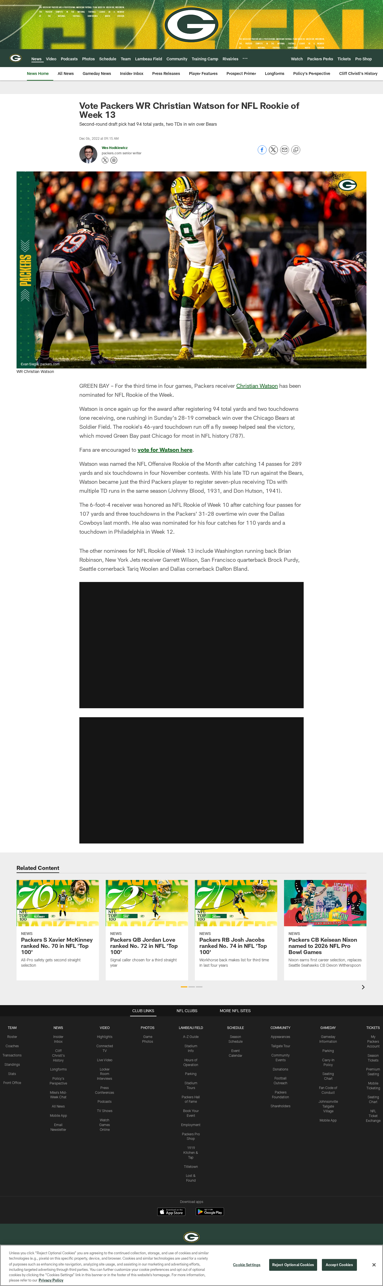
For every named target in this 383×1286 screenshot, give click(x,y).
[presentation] (364, 988)
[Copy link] (295, 150)
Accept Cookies (339, 1264)
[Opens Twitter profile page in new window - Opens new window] (105, 160)
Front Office (12, 1083)
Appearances (280, 1037)
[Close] (374, 1265)
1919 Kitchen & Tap (190, 1152)
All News (58, 1106)
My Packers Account (373, 1041)
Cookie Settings (246, 1264)
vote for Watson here (165, 449)
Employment (190, 1125)
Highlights (104, 1037)
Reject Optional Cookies (293, 1264)
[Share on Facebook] (262, 152)
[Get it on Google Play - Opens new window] (210, 1214)
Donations (280, 1069)
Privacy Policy (51, 1280)
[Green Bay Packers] (191, 1238)
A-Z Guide (191, 1037)
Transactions (12, 1055)
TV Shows (104, 1111)
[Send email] (284, 152)
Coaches (12, 1046)
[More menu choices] (245, 58)
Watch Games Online (104, 1124)
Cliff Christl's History (58, 1055)
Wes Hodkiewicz (115, 148)
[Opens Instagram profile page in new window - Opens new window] (113, 160)
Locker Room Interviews (104, 1074)
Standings (12, 1064)
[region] (191, 1265)
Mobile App (58, 1115)
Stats (12, 1074)
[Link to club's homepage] (15, 58)
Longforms (58, 1069)
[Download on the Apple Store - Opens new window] (171, 1212)
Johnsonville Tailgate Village (328, 1106)
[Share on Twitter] (273, 152)
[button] (191, 645)
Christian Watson (257, 385)
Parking (191, 1074)
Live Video (104, 1060)
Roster (12, 1037)
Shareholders (280, 1106)
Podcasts (105, 1101)
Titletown (191, 1166)
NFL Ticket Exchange (373, 1115)
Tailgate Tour (280, 1046)
